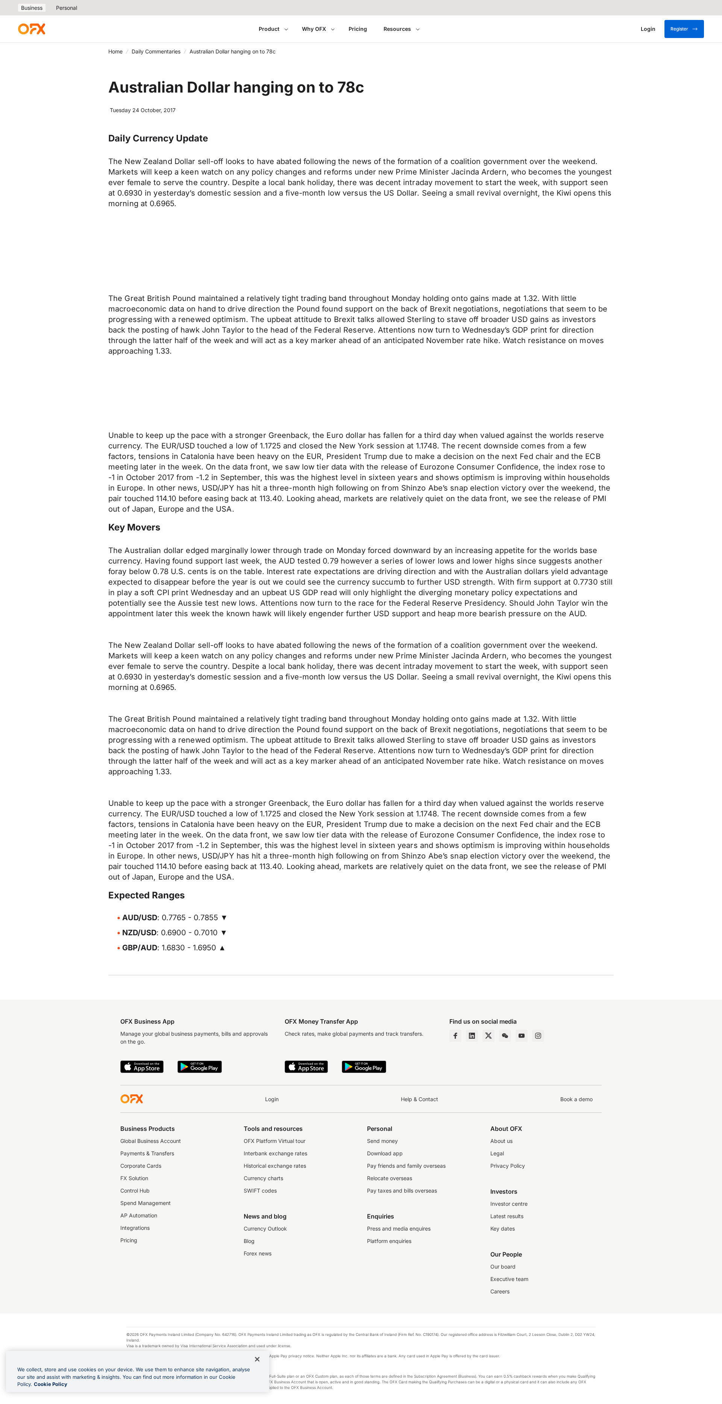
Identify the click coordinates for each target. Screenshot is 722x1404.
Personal (66, 8)
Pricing (358, 29)
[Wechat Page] (505, 1036)
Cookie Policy (50, 1384)
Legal (497, 1153)
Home (115, 51)
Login (272, 1099)
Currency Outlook (265, 1228)
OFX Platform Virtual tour (274, 1141)
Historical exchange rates (275, 1165)
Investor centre (509, 1203)
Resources (397, 29)
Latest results (506, 1216)
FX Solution (134, 1178)
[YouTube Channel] (522, 1036)
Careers (500, 1291)
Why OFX (314, 29)
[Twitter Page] (488, 1036)
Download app (385, 1153)
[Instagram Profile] (538, 1036)
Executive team (509, 1279)
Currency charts (263, 1178)
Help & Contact (419, 1099)
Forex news (258, 1253)
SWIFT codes (260, 1190)
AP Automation (138, 1215)
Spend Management (145, 1203)
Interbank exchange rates (275, 1153)
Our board (503, 1266)
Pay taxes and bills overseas (402, 1190)
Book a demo (576, 1099)
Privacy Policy (507, 1165)
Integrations (135, 1228)
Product (269, 29)
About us (501, 1141)
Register (679, 29)
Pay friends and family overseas (406, 1165)
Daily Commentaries (156, 51)
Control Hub (135, 1190)
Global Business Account (150, 1141)
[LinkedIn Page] (472, 1036)
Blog (249, 1241)
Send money (382, 1141)
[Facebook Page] (455, 1036)
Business (31, 8)
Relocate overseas (389, 1178)
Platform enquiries (389, 1241)
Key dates (502, 1228)
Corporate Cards (140, 1165)
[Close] (257, 1359)
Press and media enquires (399, 1228)
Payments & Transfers (147, 1153)
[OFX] (31, 29)
